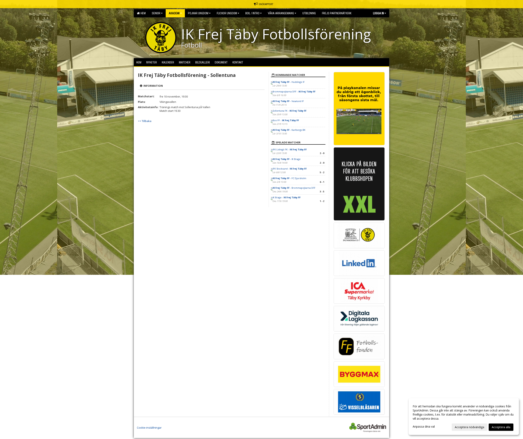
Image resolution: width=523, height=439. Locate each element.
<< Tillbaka (144, 121)
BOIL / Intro (252, 13)
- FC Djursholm (289, 178)
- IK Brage (287, 159)
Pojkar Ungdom (198, 13)
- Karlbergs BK (289, 129)
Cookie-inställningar (149, 427)
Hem (142, 13)
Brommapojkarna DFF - (294, 91)
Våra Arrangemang (281, 13)
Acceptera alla (501, 427)
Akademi (174, 13)
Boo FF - (286, 120)
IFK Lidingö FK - (290, 149)
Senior (156, 13)
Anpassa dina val (424, 426)
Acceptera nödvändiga (469, 427)
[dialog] (464, 416)
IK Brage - (287, 197)
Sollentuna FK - (289, 110)
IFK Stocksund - (290, 168)
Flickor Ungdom (227, 13)
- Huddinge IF (289, 81)
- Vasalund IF (288, 101)
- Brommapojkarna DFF (294, 187)
